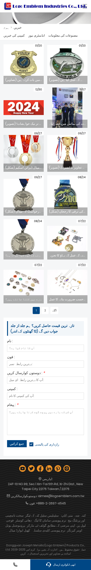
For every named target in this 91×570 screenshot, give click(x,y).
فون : (11, 357)
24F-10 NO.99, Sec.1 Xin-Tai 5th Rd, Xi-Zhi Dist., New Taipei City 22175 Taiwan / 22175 (45, 486)
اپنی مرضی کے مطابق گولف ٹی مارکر (51, 525)
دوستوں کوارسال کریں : (26, 373)
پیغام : (12, 405)
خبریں (18, 27)
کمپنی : (12, 389)
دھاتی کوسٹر (23, 520)
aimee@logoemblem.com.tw (61, 496)
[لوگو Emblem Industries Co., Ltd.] (45, 6)
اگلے (54, 310)
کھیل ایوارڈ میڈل (19, 530)
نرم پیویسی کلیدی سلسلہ (48, 530)
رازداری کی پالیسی (47, 444)
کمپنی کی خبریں (14, 35)
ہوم (6, 27)
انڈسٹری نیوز (36, 35)
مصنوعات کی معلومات (63, 35)
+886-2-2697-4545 (51, 503)
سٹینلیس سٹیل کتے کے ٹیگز (42, 515)
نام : (10, 341)
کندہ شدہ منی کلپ (73, 515)
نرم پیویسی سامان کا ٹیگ (50, 520)
